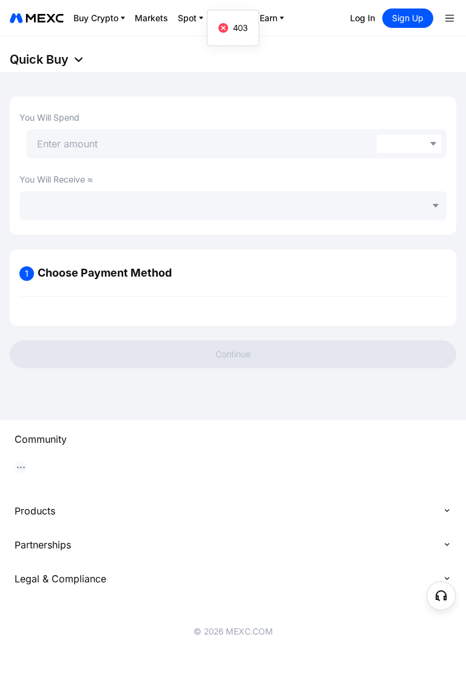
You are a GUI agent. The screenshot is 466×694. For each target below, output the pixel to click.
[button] (441, 595)
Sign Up (408, 18)
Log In (362, 18)
